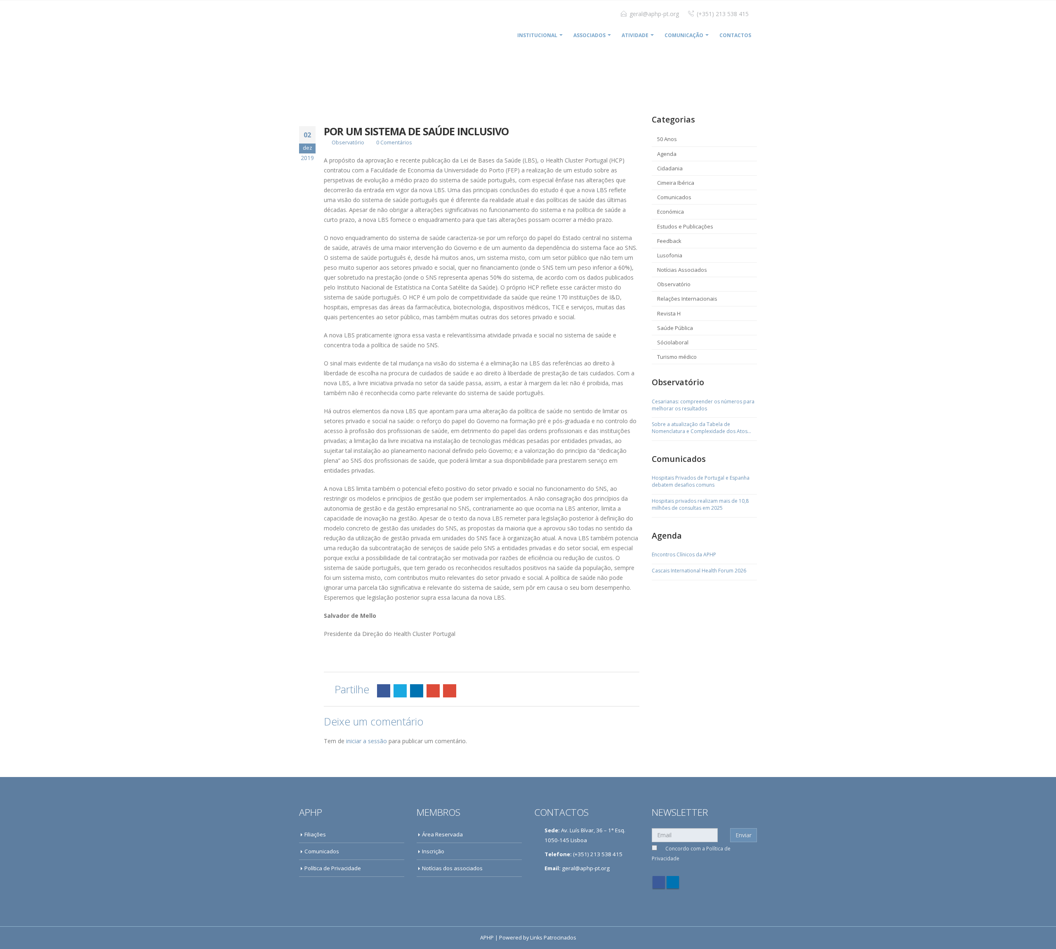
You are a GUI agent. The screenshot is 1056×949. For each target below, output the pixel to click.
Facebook (383, 690)
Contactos (735, 35)
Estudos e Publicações (685, 226)
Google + (433, 690)
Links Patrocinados (553, 937)
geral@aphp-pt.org (654, 14)
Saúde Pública (675, 328)
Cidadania (670, 168)
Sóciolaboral (672, 342)
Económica (670, 211)
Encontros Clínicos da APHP (684, 554)
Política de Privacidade (332, 868)
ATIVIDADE (635, 35)
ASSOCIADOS (589, 35)
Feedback (669, 241)
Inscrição (433, 851)
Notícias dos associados (452, 868)
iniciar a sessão (366, 741)
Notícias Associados (682, 269)
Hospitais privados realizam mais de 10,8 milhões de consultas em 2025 (700, 504)
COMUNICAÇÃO (684, 35)
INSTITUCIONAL (537, 35)
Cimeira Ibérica (675, 182)
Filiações (315, 834)
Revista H (669, 313)
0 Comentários (394, 142)
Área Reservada (442, 834)
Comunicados (674, 197)
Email (449, 690)
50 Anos (667, 139)
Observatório (348, 142)
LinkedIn (416, 690)
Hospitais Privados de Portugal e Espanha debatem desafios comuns (701, 481)
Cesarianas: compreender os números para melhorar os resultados (703, 405)
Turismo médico (677, 356)
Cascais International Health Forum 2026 (699, 571)
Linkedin (673, 882)
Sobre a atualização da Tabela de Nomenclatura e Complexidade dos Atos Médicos (699, 428)
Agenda (666, 154)
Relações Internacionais (687, 298)
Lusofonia (669, 255)
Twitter (400, 690)
